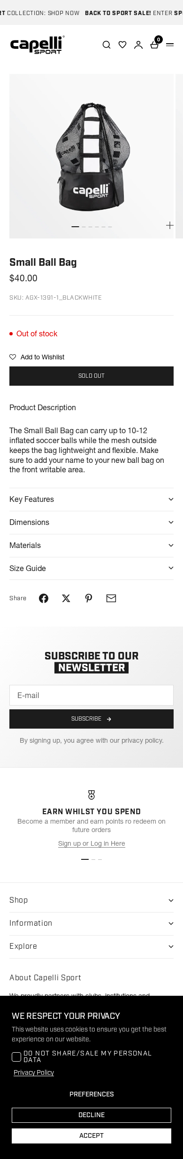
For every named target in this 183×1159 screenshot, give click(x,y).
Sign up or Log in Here (91, 843)
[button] (36, 357)
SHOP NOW (59, 13)
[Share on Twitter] (66, 598)
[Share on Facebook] (43, 598)
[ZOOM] (169, 225)
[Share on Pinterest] (88, 598)
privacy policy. (143, 740)
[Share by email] (111, 598)
